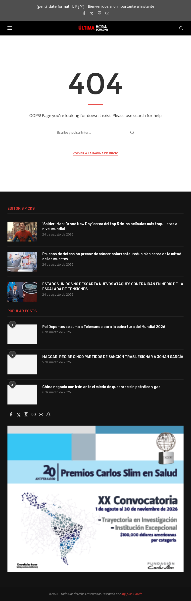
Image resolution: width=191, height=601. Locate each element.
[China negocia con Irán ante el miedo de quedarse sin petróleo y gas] (22, 394)
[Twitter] (92, 13)
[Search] (181, 28)
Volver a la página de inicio (95, 153)
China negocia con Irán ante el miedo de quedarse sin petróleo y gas (101, 387)
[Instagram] (99, 13)
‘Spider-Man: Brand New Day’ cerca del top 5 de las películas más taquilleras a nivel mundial (109, 226)
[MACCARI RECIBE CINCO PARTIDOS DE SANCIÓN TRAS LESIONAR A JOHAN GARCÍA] (22, 364)
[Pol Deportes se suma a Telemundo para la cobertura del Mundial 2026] (22, 334)
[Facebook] (84, 13)
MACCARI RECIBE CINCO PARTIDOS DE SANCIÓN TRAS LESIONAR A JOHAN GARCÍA (112, 357)
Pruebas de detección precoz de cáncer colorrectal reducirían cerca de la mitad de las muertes (111, 256)
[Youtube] (107, 13)
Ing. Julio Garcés (131, 594)
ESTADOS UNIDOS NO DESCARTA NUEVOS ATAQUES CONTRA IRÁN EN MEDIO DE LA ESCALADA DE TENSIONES (112, 286)
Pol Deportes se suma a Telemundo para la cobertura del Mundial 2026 (103, 327)
